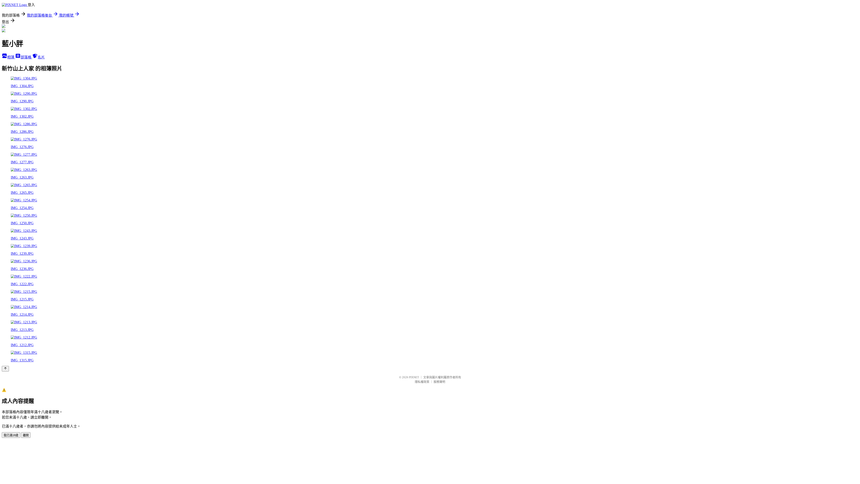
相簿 (11, 57)
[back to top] (5, 369)
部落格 (26, 57)
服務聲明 (439, 381)
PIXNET (414, 377)
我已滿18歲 (11, 435)
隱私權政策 (422, 381)
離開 (26, 435)
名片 (41, 57)
